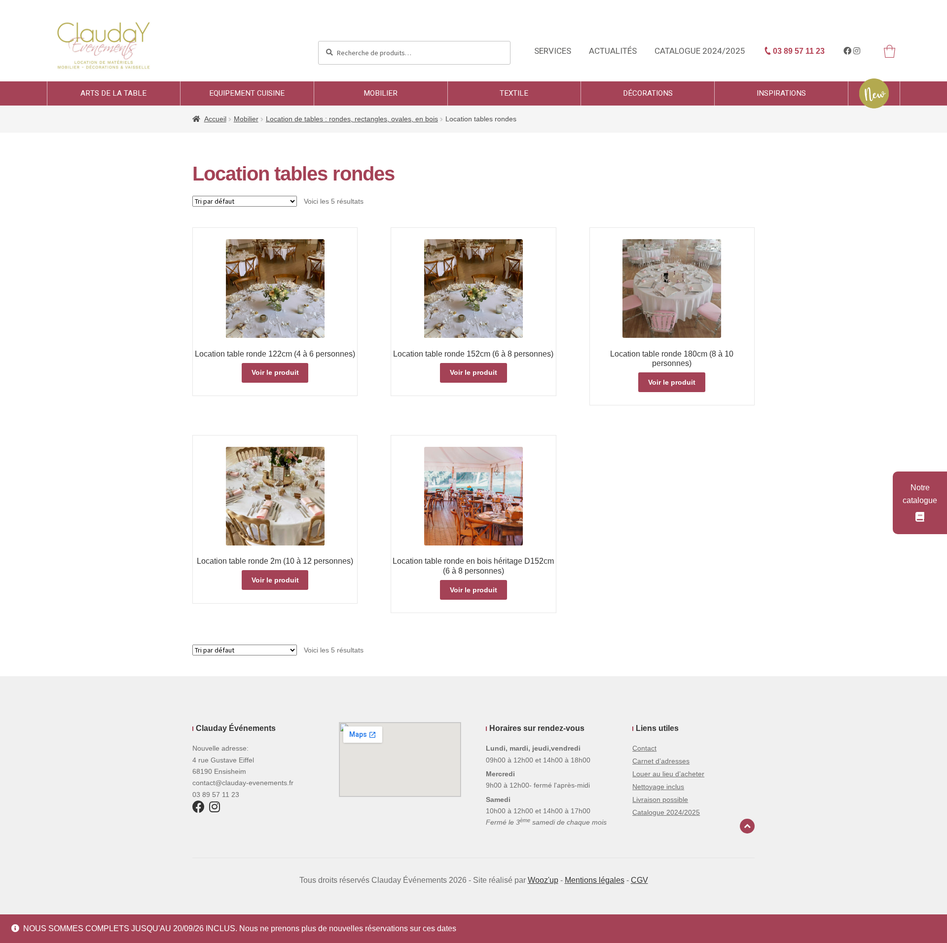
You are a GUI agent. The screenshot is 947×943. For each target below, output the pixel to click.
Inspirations (781, 93)
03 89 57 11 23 (798, 51)
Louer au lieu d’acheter (668, 774)
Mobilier (381, 93)
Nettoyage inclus (658, 787)
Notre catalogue (920, 494)
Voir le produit (275, 372)
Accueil (215, 119)
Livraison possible (660, 799)
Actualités (613, 51)
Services (552, 51)
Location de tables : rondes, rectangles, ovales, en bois (352, 119)
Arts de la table (113, 93)
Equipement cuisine (247, 93)
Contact (644, 748)
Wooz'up (543, 880)
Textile (514, 93)
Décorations (648, 93)
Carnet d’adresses (661, 761)
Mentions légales (594, 880)
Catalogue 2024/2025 (700, 51)
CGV (639, 880)
